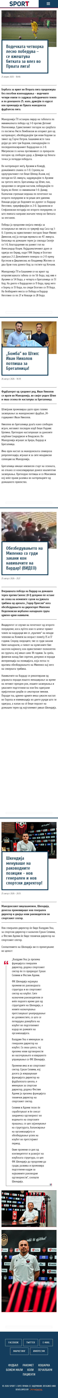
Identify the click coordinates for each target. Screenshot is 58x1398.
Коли (30, 1370)
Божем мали (14, 1370)
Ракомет (28, 1365)
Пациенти (29, 1374)
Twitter (30, 1342)
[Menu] (48, 3)
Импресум (39, 1351)
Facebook (13, 1342)
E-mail (46, 1342)
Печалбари (45, 1370)
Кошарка (44, 1365)
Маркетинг (19, 1351)
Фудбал (13, 1365)
